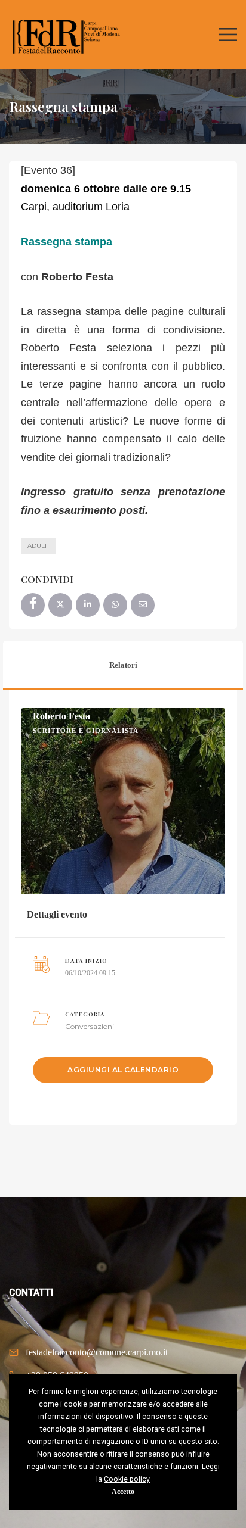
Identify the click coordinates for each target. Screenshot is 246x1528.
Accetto (123, 1492)
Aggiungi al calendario (123, 1069)
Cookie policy (127, 1479)
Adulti (38, 546)
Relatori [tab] (123, 664)
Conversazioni (89, 1026)
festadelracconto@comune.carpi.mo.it (97, 1352)
